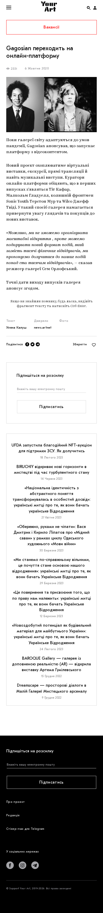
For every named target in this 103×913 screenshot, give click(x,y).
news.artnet (43, 327)
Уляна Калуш (16, 327)
